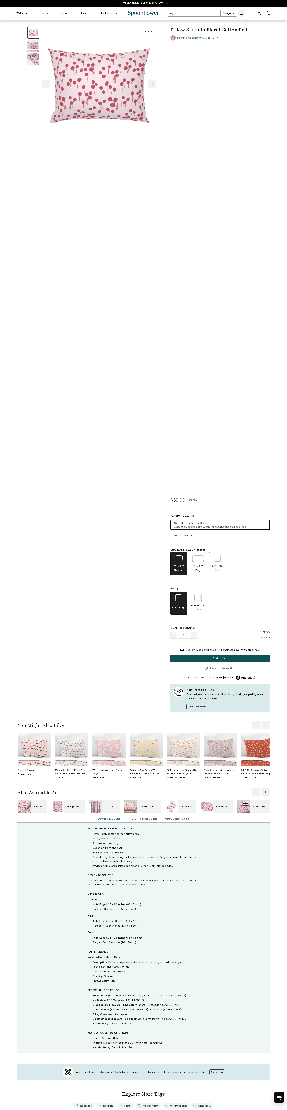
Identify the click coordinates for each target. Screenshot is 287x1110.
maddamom (196, 37)
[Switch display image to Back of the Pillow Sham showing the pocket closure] (33, 59)
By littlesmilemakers (213, 777)
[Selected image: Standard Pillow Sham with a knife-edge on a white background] (33, 33)
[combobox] (228, 13)
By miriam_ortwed (249, 777)
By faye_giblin (136, 777)
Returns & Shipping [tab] (143, 818)
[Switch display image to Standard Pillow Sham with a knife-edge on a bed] (33, 46)
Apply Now (217, 1072)
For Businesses (109, 13)
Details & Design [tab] (109, 818)
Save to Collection (220, 669)
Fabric (84, 13)
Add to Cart (220, 658)
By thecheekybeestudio (177, 777)
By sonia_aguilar (25, 774)
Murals (44, 13)
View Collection (197, 706)
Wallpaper (21, 13)
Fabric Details (181, 535)
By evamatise (98, 777)
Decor (64, 13)
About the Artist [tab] (177, 818)
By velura (59, 777)
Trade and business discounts (143, 3)
